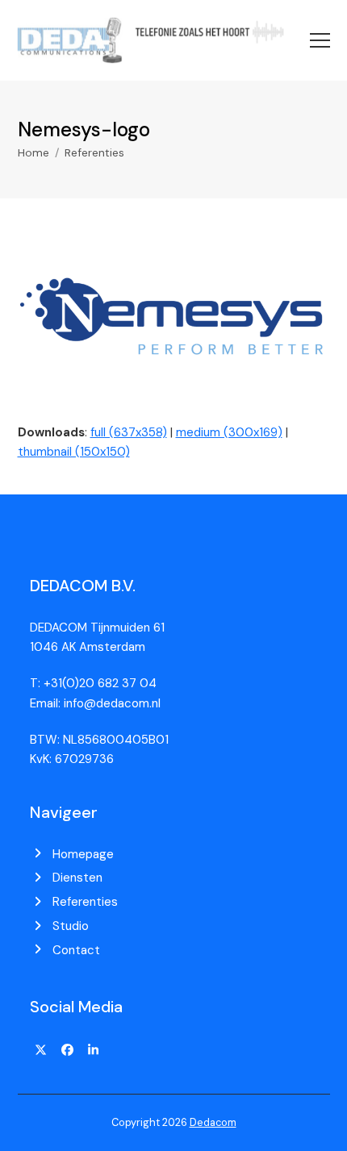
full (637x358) (128, 432)
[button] (320, 40)
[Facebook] (67, 1050)
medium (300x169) (229, 432)
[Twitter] (41, 1050)
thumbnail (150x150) (74, 452)
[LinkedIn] (93, 1050)
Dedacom (213, 1122)
